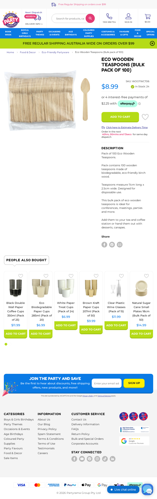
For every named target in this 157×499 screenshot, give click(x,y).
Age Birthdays (13, 434)
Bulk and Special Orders (87, 439)
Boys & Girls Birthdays (19, 419)
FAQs (75, 429)
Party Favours (13, 448)
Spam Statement (49, 434)
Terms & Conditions (51, 439)
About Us (44, 419)
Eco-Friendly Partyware (55, 52)
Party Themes (13, 424)
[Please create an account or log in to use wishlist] (145, 117)
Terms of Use (46, 443)
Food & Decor (28, 52)
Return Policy (80, 434)
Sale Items (11, 458)
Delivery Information (85, 424)
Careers (43, 453)
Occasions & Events (17, 429)
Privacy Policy (88, 396)
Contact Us (78, 419)
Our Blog (44, 424)
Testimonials (46, 448)
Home (10, 52)
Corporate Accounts (84, 443)
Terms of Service (104, 396)
